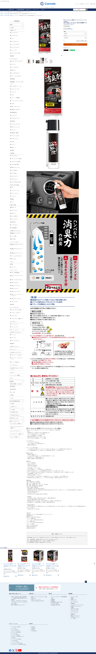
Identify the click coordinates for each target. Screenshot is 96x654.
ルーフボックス (14, 35)
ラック (12, 38)
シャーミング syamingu (16, 639)
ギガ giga (13, 637)
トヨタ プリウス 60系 (15, 161)
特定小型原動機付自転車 (15, 401)
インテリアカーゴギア (15, 53)
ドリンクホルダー (14, 67)
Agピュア (12, 372)
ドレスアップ (14, 115)
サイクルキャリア (14, 41)
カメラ (12, 261)
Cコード (65, 35)
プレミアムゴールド (15, 340)
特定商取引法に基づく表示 (56, 602)
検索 (87, 10)
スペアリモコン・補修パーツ (17, 318)
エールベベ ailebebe (15, 634)
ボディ (12, 187)
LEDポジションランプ (15, 285)
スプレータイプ (16, 15)
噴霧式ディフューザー (15, 233)
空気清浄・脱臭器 (14, 132)
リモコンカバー (14, 315)
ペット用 (13, 392)
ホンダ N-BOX (14, 170)
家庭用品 (12, 381)
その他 (12, 141)
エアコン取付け (14, 216)
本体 (12, 264)
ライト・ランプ (14, 270)
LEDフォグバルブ (14, 282)
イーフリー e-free (15, 641)
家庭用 (12, 343)
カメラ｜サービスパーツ (16, 431)
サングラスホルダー (15, 73)
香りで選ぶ (13, 239)
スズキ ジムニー (14, 179)
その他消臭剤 (14, 227)
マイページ (36, 9)
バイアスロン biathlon (15, 626)
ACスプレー (13, 213)
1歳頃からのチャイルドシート (17, 249)
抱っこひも (13, 258)
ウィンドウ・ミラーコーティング (17, 358)
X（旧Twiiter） (34, 630)
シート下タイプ (14, 224)
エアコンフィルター (15, 135)
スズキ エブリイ (14, 176)
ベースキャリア (14, 32)
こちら (23, 604)
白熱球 (12, 304)
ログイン (87, 3)
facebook (33, 626)
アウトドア (13, 129)
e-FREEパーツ (14, 406)
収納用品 (13, 78)
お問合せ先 (31, 593)
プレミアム (13, 337)
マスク (12, 398)
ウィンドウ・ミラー (15, 190)
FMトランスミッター (15, 127)
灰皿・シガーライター (15, 106)
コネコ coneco (14, 640)
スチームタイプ (14, 219)
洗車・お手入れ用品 (15, 184)
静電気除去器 (14, 112)
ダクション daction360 (16, 632)
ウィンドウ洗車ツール (15, 362)
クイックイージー (14, 326)
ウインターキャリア (15, 47)
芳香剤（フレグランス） (16, 230)
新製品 (11, 24)
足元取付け (13, 221)
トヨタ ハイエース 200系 (16, 158)
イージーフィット (14, 324)
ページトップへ (86, 582)
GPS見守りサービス (14, 418)
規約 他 (50, 593)
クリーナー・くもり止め (16, 354)
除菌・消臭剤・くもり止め (16, 383)
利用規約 (53, 599)
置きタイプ (13, 207)
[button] (1, 563)
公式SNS (31, 623)
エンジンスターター (15, 307)
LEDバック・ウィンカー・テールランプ (17, 295)
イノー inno (13, 628)
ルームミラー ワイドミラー (16, 61)
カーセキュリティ (14, 138)
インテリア (13, 196)
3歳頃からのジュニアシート (17, 253)
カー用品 (5, 11)
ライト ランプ (74, 613)
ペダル (12, 94)
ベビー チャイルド (75, 611)
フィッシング (14, 50)
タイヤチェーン (14, 321)
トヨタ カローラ (14, 155)
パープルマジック (14, 365)
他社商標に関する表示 (55, 604)
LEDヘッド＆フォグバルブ (16, 279)
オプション (13, 267)
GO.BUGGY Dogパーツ (15, 415)
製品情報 (70, 593)
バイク (12, 202)
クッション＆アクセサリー (16, 255)
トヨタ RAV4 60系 (15, 164)
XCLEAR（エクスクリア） (16, 352)
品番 (65, 31)
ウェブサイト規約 (54, 603)
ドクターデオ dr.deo (15, 630)
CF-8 (12, 378)
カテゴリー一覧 (74, 596)
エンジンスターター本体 (16, 309)
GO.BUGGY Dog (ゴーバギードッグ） (17, 369)
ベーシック (13, 334)
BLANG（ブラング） (15, 346)
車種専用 (12, 153)
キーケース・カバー (15, 89)
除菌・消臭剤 (10, 13)
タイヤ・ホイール (14, 193)
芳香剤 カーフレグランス (76, 606)
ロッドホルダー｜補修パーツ (17, 423)
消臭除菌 (13, 386)
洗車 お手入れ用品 (75, 608)
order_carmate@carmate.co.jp (37, 600)
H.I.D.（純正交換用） (15, 272)
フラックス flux (14, 629)
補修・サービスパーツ (14, 421)
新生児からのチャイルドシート (17, 245)
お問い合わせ (93, 3)
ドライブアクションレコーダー (77, 604)
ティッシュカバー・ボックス (17, 100)
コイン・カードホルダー (16, 76)
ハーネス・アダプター (15, 312)
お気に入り (28, 9)
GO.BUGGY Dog (14, 412)
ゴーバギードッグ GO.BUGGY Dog (18, 644)
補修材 (12, 199)
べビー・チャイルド (15, 241)
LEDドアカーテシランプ (16, 298)
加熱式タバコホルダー (15, 109)
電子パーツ (13, 147)
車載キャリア (13, 30)
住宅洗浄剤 (13, 389)
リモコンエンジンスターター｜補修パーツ (17, 427)
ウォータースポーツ (15, 44)
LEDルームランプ (14, 288)
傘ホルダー (13, 70)
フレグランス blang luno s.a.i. (17, 636)
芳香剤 (12, 150)
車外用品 (13, 121)
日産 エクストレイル (15, 167)
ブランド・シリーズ (14, 329)
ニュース (77, 3)
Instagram (33, 628)
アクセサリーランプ (15, 118)
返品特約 (53, 600)
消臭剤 (72, 607)
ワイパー (13, 144)
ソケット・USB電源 (15, 97)
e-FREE (12, 403)
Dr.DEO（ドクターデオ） (16, 332)
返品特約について (67, 47)
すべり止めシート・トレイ (16, 86)
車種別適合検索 (21, 9)
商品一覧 (12, 9)
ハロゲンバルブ (14, 301)
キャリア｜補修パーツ (15, 436)
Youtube (33, 629)
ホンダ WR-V (14, 173)
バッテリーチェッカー (15, 124)
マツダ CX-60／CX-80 (15, 182)
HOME (1, 11)
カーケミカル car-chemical (16, 643)
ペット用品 (12, 409)
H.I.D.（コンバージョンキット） (17, 276)
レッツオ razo (14, 633)
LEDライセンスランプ (15, 291)
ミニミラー (13, 64)
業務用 (12, 56)
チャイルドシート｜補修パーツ (17, 433)
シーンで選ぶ (14, 236)
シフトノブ (13, 91)
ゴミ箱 (12, 103)
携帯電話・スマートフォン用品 (17, 82)
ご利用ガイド (82, 3)
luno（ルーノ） (14, 349)
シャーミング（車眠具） (16, 375)
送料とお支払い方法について (15, 593)
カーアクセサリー (14, 58)
